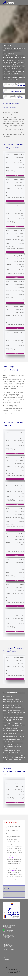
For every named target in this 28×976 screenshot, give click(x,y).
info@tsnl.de (10, 931)
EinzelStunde (12, 870)
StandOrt (6, 956)
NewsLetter (7, 959)
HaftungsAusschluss (13, 969)
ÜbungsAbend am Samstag (15, 857)
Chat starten (10, 930)
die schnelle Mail (8, 957)
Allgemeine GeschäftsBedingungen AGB (13, 971)
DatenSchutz (17, 967)
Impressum (9, 967)
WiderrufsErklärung (13, 972)
